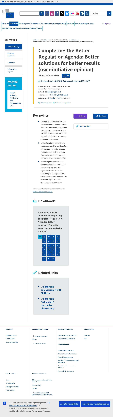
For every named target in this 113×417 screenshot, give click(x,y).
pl (44, 254)
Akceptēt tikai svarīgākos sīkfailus (96, 404)
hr (49, 245)
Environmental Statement (66, 339)
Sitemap (87, 335)
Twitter (62, 13)
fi (48, 259)
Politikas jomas (24, 24)
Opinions (73, 40)
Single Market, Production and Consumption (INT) (15, 99)
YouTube (77, 13)
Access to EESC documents (67, 354)
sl (44, 259)
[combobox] (101, 13)
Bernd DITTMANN (55, 98)
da (57, 237)
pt (49, 254)
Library (34, 339)
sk (57, 254)
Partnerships (10, 390)
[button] (100, 116)
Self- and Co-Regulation (63, 103)
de (44, 241)
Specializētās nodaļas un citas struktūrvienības (19, 28)
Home (34, 40)
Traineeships (10, 383)
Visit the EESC (10, 339)
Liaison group (36, 385)
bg (44, 237)
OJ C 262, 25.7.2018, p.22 (60, 95)
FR (68, 76)
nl (57, 250)
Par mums (5, 24)
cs (53, 237)
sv (53, 259)
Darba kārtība (35, 24)
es (49, 237)
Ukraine (39, 28)
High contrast (82, 13)
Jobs (7, 380)
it (53, 245)
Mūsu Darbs (43, 40)
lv (57, 245)
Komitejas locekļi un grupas (84, 24)
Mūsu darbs (14, 24)
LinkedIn (47, 13)
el (53, 241)
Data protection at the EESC (67, 335)
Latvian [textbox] (95, 13)
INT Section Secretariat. (43, 192)
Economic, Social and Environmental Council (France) (42, 394)
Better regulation (46, 103)
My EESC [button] (108, 24)
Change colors (87, 13)
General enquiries (12, 342)
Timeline (11, 62)
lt (44, 250)
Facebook (57, 13)
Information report (12, 70)
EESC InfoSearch (40, 344)
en (57, 241)
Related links (85, 126)
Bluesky (67, 13)
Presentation (13, 46)
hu (49, 250)
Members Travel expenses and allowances (68, 361)
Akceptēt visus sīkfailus (69, 404)
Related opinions (11, 54)
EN (64, 76)
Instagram (52, 13)
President (70, 24)
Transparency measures (66, 350)
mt (53, 250)
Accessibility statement (66, 371)
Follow (82, 116)
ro (53, 254)
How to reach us (11, 335)
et (49, 241)
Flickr (72, 13)
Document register (41, 336)
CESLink (34, 389)
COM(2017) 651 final (54, 92)
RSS (85, 339)
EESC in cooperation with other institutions (42, 381)
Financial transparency (65, 357)
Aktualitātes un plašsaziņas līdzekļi (53, 24)
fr (44, 245)
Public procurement (12, 387)
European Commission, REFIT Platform (50, 290)
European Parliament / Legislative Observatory (47, 303)
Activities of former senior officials (67, 367)
